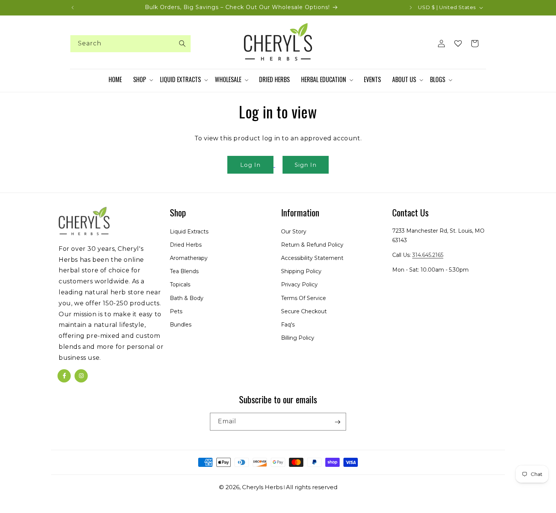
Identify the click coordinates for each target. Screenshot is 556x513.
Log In (250, 164)
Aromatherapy (189, 258)
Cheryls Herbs (262, 487)
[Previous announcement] (72, 7)
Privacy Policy (299, 284)
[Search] (182, 43)
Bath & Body (186, 297)
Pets (176, 311)
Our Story (293, 231)
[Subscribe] (337, 422)
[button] (142, 80)
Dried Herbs (186, 244)
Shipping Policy (301, 271)
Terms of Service (303, 297)
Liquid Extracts (189, 231)
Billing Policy (297, 337)
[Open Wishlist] (458, 43)
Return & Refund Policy (312, 244)
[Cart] (474, 43)
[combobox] (130, 43)
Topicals (180, 284)
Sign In (306, 164)
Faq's (288, 324)
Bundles (180, 324)
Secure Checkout (304, 311)
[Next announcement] (410, 7)
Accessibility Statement (312, 258)
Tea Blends (184, 271)
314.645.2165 (427, 255)
